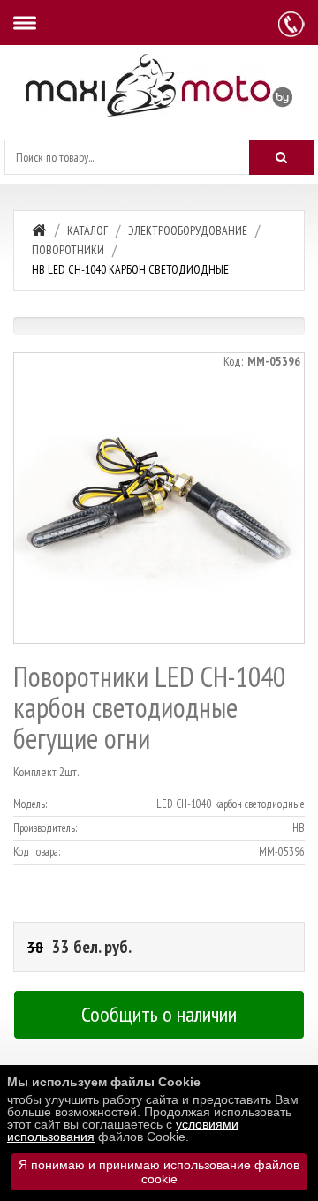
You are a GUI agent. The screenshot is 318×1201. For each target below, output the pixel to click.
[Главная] (39, 230)
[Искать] (281, 157)
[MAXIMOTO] (159, 85)
